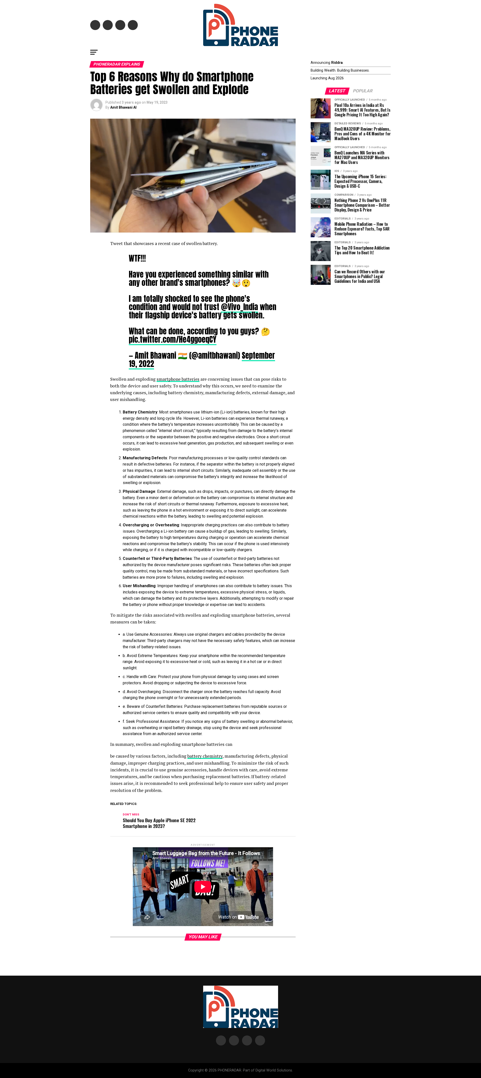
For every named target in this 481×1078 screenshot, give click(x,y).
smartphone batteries (178, 379)
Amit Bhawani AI (123, 107)
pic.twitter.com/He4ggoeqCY (172, 339)
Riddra (337, 63)
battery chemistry (204, 756)
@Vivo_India (239, 307)
